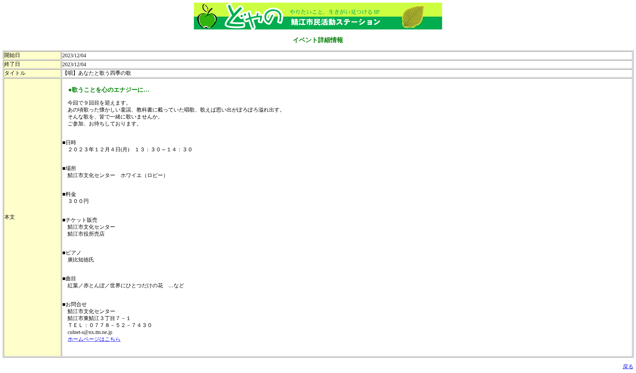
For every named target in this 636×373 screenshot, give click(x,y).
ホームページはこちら (94, 339)
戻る (628, 366)
